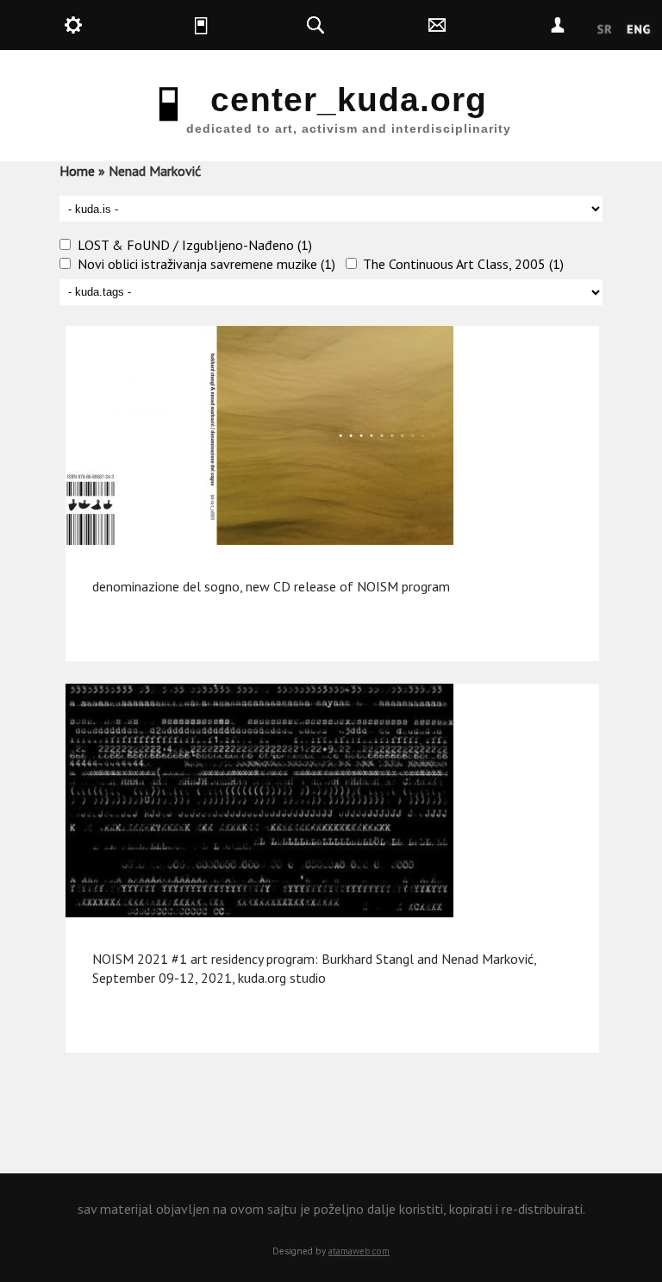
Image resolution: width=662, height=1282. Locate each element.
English (638, 30)
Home (77, 170)
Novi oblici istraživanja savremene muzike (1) (206, 263)
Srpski (605, 30)
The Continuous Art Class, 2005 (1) (463, 263)
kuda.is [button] (236, 25)
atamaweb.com (359, 1251)
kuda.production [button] (114, 25)
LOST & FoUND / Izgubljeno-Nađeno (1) (195, 244)
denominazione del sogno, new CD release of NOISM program (271, 586)
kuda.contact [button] (478, 25)
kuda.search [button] (356, 25)
